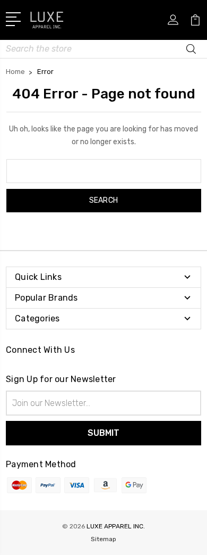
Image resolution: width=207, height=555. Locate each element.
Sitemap (103, 539)
